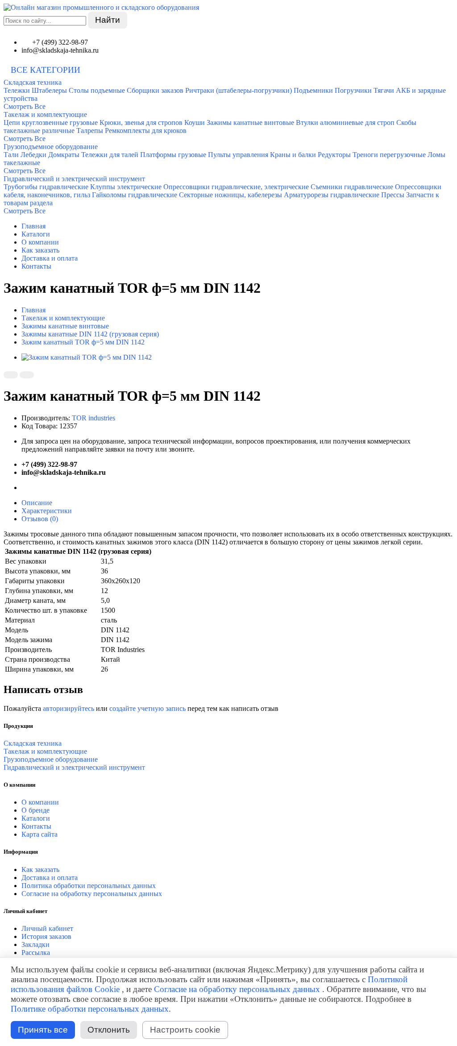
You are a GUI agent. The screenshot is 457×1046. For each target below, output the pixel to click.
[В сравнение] (27, 374)
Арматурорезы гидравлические (331, 195)
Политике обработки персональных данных (90, 1008)
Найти (107, 20)
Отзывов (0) (39, 519)
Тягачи (384, 90)
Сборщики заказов (155, 90)
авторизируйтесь (68, 708)
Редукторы (334, 154)
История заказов (46, 936)
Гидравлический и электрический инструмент (74, 179)
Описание (36, 502)
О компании (40, 242)
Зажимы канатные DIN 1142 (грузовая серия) (90, 334)
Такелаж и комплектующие (45, 114)
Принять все (43, 1029)
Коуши (194, 122)
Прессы (392, 195)
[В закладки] (11, 374)
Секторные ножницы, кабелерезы (230, 195)
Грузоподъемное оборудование (51, 146)
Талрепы (89, 130)
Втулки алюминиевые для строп (345, 122)
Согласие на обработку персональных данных (91, 893)
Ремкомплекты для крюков (146, 130)
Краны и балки (293, 154)
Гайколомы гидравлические (134, 195)
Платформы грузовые (173, 154)
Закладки (35, 944)
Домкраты (63, 154)
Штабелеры (49, 90)
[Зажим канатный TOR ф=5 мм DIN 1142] (86, 357)
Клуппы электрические (126, 187)
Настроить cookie (185, 1029)
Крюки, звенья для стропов (141, 122)
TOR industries (93, 418)
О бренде (35, 810)
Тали (11, 154)
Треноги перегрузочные (389, 154)
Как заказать (40, 250)
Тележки (17, 90)
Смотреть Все (25, 106)
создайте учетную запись (147, 708)
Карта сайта (39, 834)
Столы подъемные (97, 90)
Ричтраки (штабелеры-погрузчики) (238, 90)
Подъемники (313, 90)
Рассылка (35, 952)
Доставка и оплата (49, 258)
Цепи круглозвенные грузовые (51, 122)
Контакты (36, 266)
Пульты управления (238, 154)
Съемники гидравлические (352, 187)
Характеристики (46, 511)
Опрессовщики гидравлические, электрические (236, 187)
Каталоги (35, 234)
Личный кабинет (47, 928)
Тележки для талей (109, 154)
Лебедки (33, 154)
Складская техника (33, 82)
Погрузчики (353, 90)
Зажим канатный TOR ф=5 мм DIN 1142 (83, 342)
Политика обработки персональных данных (88, 885)
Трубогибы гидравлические (46, 187)
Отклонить (108, 1029)
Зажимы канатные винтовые (250, 122)
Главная (33, 226)
